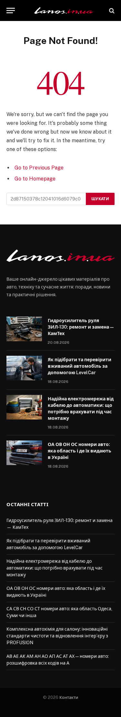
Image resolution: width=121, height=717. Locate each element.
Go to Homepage (35, 179)
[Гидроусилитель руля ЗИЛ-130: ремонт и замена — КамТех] (24, 329)
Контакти (68, 697)
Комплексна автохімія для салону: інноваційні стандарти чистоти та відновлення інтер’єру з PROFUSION (57, 635)
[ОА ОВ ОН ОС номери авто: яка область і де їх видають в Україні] (24, 452)
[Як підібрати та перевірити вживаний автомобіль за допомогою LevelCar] (24, 368)
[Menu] (10, 10)
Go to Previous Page (39, 168)
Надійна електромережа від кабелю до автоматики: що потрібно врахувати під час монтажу (54, 568)
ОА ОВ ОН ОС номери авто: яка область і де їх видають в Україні (79, 451)
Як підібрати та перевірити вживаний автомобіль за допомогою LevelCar (79, 366)
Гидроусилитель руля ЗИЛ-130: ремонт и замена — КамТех (81, 327)
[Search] (111, 10)
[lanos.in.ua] (64, 10)
